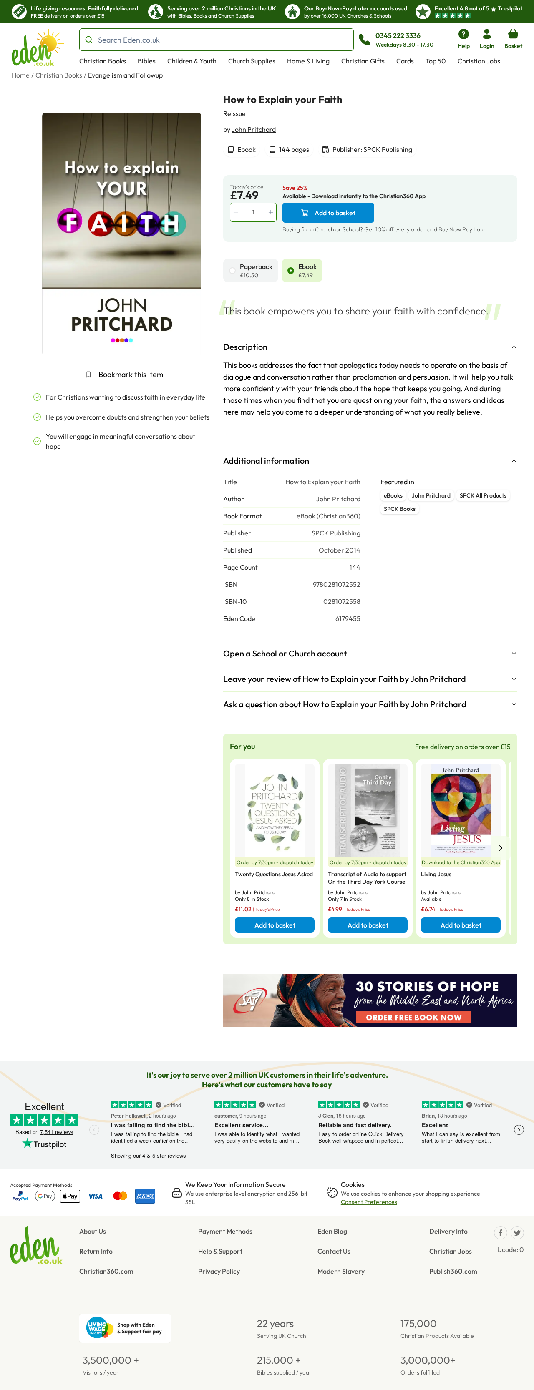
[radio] (232, 270)
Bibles (147, 61)
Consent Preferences (369, 1202)
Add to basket (335, 213)
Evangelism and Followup (125, 75)
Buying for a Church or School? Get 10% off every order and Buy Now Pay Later (385, 229)
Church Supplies (251, 61)
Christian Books (102, 61)
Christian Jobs (479, 61)
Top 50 (436, 61)
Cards (405, 61)
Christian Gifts (363, 61)
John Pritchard (254, 129)
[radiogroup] (370, 270)
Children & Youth (192, 61)
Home (21, 75)
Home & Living (308, 61)
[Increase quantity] (271, 212)
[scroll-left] (501, 848)
